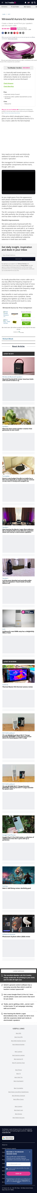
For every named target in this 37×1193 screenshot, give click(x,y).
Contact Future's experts (9, 1148)
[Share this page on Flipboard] (17, 33)
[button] (35, 2)
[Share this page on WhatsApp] (9, 33)
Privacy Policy (25, 1180)
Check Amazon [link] (8, 83)
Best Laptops (18, 1051)
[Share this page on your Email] (23, 33)
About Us (4, 1145)
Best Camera (18, 1106)
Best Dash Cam (18, 1110)
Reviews (13, 28)
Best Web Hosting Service (18, 1041)
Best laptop (27, 7)
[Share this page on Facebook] (3, 33)
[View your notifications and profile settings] (25, 2)
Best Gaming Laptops (18, 1055)
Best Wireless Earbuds (18, 1095)
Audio (3, 14)
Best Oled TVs (18, 1077)
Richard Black (23, 28)
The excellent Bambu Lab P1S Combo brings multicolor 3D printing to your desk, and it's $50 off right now (19, 978)
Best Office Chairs (18, 1099)
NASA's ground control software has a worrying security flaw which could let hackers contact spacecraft (18, 987)
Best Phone (18, 1070)
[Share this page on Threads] (20, 33)
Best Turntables (18, 1088)
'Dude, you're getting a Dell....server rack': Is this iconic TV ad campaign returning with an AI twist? (19, 1006)
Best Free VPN (19, 1037)
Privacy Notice (24, 265)
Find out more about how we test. (12, 113)
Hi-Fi (9, 14)
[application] (18, 181)
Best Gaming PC (18, 1059)
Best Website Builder (18, 1044)
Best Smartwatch (18, 1081)
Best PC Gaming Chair (18, 1063)
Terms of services (22, 263)
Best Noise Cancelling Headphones (18, 1092)
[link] (6, 314)
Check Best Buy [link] (9, 86)
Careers (4, 1178)
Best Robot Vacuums (18, 1117)
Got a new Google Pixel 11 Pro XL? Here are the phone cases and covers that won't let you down (19, 997)
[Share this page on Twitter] (6, 33)
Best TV (18, 1073)
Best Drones (18, 1114)
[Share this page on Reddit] (11, 33)
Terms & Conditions (16, 1181)
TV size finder (15, 7)
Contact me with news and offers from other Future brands (18, 1168)
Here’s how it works (12, 38)
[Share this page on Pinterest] (14, 33)
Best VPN (18, 1033)
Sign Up (18, 1174)
